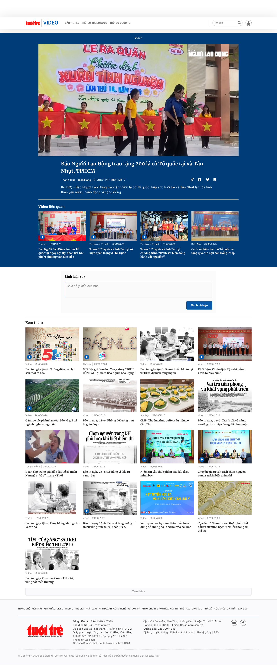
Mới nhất (37, 608)
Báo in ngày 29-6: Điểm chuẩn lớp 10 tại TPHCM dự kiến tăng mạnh (166, 371)
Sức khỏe (219, 608)
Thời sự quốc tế (120, 22)
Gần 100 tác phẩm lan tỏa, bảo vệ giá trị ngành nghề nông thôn (51, 422)
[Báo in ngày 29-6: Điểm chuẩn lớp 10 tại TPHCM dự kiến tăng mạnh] (167, 344)
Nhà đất (208, 608)
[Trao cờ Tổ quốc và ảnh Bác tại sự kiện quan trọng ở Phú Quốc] (113, 226)
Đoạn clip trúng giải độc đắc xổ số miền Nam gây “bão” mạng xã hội (51, 473)
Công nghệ (119, 608)
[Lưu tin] (214, 180)
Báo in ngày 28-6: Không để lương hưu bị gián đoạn (108, 422)
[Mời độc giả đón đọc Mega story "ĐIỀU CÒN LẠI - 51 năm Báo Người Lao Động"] (110, 344)
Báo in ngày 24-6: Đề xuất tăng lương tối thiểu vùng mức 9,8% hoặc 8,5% (109, 525)
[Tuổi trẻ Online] (45, 631)
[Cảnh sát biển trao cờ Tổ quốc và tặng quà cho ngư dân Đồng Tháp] (215, 226)
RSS (216, 632)
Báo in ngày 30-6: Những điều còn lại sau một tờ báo (49, 371)
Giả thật (231, 608)
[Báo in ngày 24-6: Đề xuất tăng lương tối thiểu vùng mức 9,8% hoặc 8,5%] (110, 498)
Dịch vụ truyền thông (155, 632)
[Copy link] (192, 180)
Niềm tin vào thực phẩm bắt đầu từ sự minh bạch (164, 473)
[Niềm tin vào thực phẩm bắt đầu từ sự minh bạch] (167, 446)
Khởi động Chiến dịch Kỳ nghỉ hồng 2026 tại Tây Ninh (221, 371)
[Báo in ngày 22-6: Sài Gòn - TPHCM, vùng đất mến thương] (52, 553)
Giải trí (174, 608)
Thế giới (79, 608)
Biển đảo (196, 244)
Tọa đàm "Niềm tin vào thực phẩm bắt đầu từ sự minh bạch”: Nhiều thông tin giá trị (223, 526)
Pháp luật (91, 608)
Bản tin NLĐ (72, 22)
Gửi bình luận (199, 305)
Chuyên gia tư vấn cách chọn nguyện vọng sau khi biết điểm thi (222, 473)
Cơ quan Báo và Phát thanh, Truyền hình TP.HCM (101, 643)
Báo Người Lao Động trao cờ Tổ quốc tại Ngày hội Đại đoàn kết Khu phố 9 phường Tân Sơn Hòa (61, 253)
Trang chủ (24, 608)
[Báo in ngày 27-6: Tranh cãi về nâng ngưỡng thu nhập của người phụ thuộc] (225, 395)
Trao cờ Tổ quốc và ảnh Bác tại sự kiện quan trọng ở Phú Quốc (111, 251)
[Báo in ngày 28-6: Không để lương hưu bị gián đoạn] (110, 395)
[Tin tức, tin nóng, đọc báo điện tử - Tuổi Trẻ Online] (32, 23)
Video (138, 38)
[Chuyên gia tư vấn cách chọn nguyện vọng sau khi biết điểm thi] (225, 446)
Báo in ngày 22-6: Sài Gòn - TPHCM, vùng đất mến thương (49, 580)
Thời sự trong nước (95, 22)
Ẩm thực (144, 415)
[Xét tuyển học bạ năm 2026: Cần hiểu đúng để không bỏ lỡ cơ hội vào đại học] (167, 498)
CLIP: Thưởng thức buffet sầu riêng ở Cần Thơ (164, 422)
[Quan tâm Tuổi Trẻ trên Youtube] (234, 623)
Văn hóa (164, 608)
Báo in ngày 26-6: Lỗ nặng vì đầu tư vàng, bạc (106, 473)
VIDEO (50, 23)
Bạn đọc (243, 608)
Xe (129, 608)
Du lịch (136, 608)
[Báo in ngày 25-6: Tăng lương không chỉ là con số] (52, 498)
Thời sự (42, 244)
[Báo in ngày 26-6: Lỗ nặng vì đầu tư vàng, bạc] (110, 446)
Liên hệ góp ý (204, 632)
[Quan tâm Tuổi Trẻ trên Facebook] (243, 623)
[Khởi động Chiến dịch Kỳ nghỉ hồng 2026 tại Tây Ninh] (225, 344)
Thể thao (185, 608)
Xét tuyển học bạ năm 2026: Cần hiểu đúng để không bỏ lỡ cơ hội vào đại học (165, 525)
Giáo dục (197, 608)
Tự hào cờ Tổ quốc (99, 244)
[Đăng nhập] (249, 23)
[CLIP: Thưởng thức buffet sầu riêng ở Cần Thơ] (167, 395)
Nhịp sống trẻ (150, 608)
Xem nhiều (49, 608)
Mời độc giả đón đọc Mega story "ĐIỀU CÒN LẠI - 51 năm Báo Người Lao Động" (109, 371)
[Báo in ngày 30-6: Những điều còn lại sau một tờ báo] (52, 344)
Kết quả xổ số (32, 466)
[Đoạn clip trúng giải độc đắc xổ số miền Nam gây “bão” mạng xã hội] (52, 446)
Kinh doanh (105, 608)
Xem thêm (138, 591)
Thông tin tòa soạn (84, 639)
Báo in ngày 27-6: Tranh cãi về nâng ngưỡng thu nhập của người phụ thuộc (223, 422)
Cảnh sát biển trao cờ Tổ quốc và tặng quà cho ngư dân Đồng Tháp (213, 251)
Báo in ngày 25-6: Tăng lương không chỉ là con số (52, 525)
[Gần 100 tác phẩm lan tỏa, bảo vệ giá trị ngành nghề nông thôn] (52, 395)
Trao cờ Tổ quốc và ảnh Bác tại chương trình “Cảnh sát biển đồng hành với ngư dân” (162, 253)
